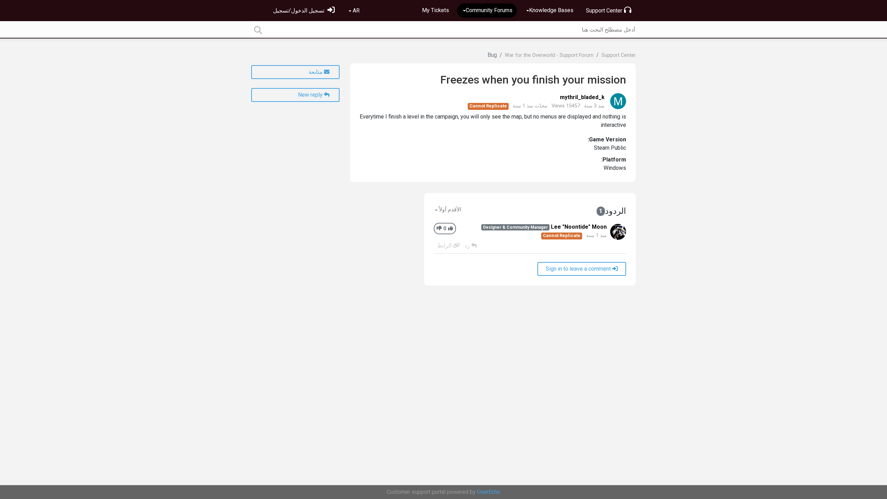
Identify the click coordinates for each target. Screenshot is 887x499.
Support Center (604, 10)
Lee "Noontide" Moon (579, 227)
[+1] (450, 229)
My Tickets (435, 10)
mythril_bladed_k (582, 97)
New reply (311, 94)
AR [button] (355, 10)
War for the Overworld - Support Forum (549, 55)
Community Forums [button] (489, 10)
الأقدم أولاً (449, 209)
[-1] (439, 229)
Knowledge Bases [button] (551, 10)
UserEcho (488, 492)
